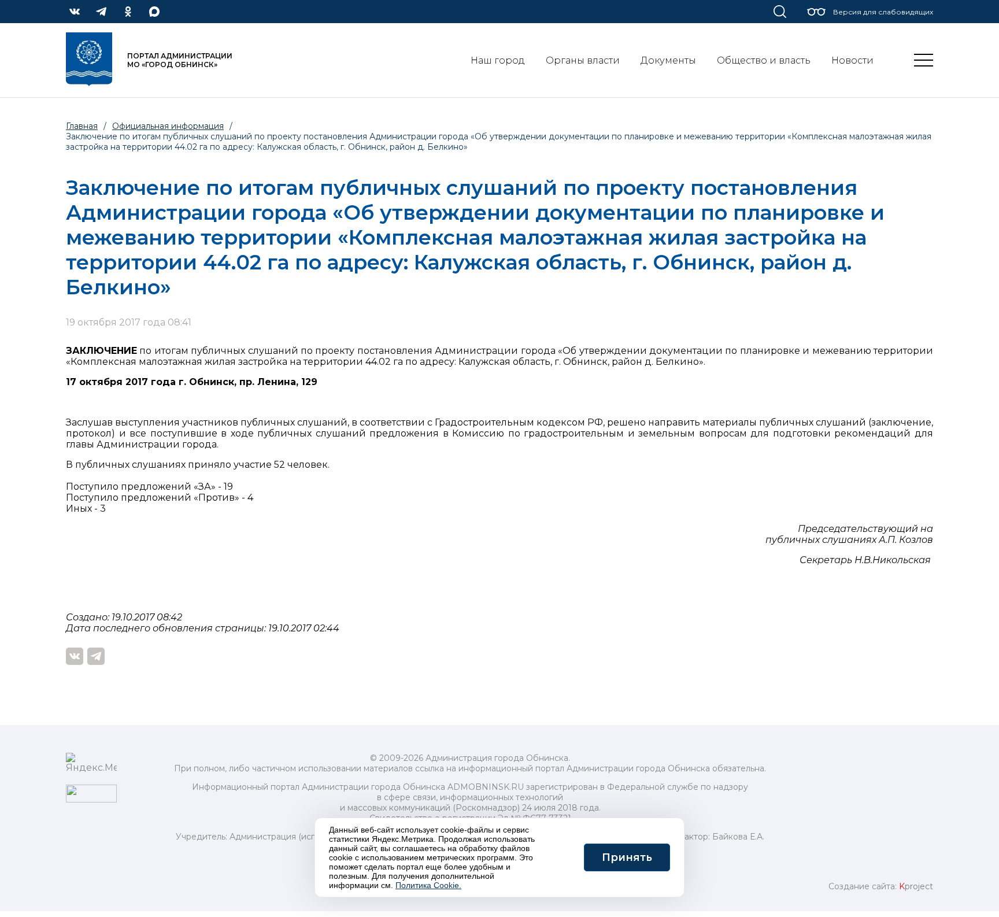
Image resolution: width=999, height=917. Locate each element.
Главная (82, 126)
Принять (627, 857)
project (916, 886)
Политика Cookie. (428, 885)
